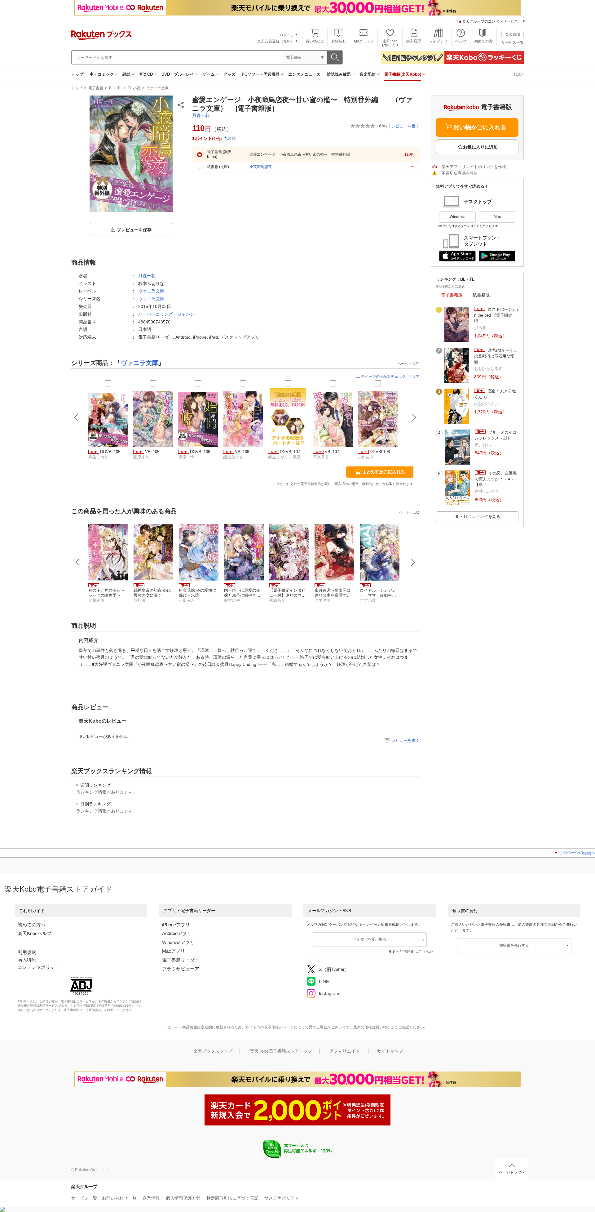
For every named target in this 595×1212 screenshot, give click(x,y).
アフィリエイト (344, 1051)
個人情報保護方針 (183, 1198)
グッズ (229, 74)
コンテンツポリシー (39, 967)
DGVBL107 (290, 451)
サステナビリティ (281, 1198)
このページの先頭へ (577, 852)
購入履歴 (413, 41)
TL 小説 (134, 88)
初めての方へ (32, 924)
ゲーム (209, 74)
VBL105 (152, 451)
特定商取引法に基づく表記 (232, 1198)
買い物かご (315, 41)
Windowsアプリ (178, 942)
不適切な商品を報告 (460, 173)
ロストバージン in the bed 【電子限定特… (496, 315)
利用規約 (27, 952)
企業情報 (151, 1198)
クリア (414, 376)
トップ (77, 74)
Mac (497, 217)
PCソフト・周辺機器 (261, 74)
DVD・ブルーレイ (177, 74)
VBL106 (242, 451)
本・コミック (102, 74)
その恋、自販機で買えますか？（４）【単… (496, 479)
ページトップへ (512, 1172)
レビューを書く (405, 126)
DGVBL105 (110, 451)
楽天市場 (512, 34)
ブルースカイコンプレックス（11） (496, 435)
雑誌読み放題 (339, 74)
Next (413, 562)
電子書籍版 (452, 294)
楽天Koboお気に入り (390, 43)
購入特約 (27, 959)
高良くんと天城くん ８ (495, 394)
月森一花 (200, 115)
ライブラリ (438, 41)
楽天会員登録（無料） (275, 41)
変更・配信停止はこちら (408, 951)
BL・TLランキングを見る (477, 516)
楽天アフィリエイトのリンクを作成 (474, 166)
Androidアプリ (177, 933)
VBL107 (332, 451)
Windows (457, 217)
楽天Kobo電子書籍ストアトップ (281, 1051)
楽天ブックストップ (212, 1051)
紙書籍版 (481, 294)
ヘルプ (460, 41)
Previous (78, 562)
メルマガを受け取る (369, 939)
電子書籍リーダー (180, 960)
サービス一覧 (512, 42)
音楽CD (146, 74)
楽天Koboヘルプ (34, 933)
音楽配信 (367, 74)
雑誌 (126, 74)
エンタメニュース (304, 74)
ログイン (287, 35)
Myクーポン (364, 41)
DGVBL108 (380, 451)
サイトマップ (390, 1051)
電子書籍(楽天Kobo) (402, 74)
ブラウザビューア (180, 968)
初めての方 (483, 41)
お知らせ (338, 41)
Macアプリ (173, 951)
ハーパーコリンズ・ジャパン (166, 314)
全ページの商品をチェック (383, 376)
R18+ (519, 74)
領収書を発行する (514, 945)
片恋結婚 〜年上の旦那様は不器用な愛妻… (495, 356)
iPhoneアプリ (176, 924)
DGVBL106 (200, 451)
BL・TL (115, 88)
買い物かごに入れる (479, 127)
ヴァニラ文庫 (157, 88)
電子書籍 (95, 88)
